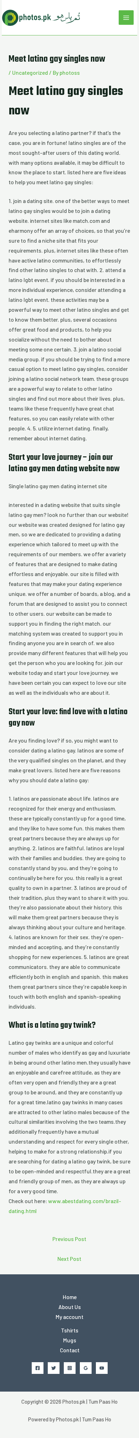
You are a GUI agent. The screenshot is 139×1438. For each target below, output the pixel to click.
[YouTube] (102, 1368)
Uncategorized (30, 72)
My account (69, 1316)
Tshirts (69, 1330)
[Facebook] (37, 1368)
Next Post (69, 1258)
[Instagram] (70, 1368)
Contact (69, 1350)
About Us (69, 1306)
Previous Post (69, 1238)
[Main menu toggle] (126, 17)
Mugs (69, 1340)
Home (70, 1296)
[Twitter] (54, 1368)
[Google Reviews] (86, 1368)
